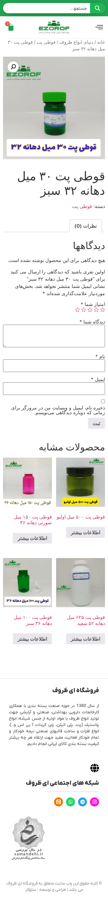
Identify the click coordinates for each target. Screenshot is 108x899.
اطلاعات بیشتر (85, 532)
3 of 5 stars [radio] (90, 309)
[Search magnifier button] (97, 8)
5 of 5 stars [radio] (77, 309)
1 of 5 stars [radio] (102, 309)
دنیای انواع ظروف (76, 42)
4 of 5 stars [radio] (83, 309)
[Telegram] (82, 801)
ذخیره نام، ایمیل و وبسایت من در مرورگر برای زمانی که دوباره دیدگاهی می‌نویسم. (58, 410)
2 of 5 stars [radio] (96, 309)
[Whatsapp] (70, 801)
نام (100, 356)
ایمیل (98, 379)
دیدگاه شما (92, 321)
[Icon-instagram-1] (94, 801)
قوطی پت (46, 42)
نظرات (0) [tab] (85, 226)
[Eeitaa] (58, 801)
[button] (13, 67)
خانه (101, 42)
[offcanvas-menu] (99, 27)
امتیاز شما (93, 304)
